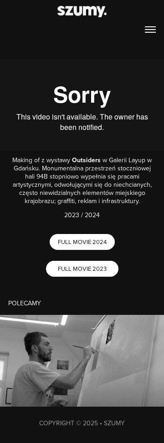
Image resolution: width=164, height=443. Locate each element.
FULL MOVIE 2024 (82, 242)
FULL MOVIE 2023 (82, 268)
